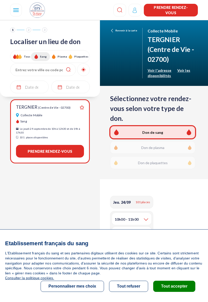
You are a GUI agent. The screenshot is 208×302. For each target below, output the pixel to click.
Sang (43, 56)
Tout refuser (128, 286)
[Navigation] (16, 10)
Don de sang (152, 132)
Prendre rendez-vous (171, 10)
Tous (27, 56)
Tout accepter (174, 286)
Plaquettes (81, 56)
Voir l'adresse (159, 70)
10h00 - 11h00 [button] (126, 219)
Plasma (62, 56)
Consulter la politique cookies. (29, 278)
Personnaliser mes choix (72, 286)
